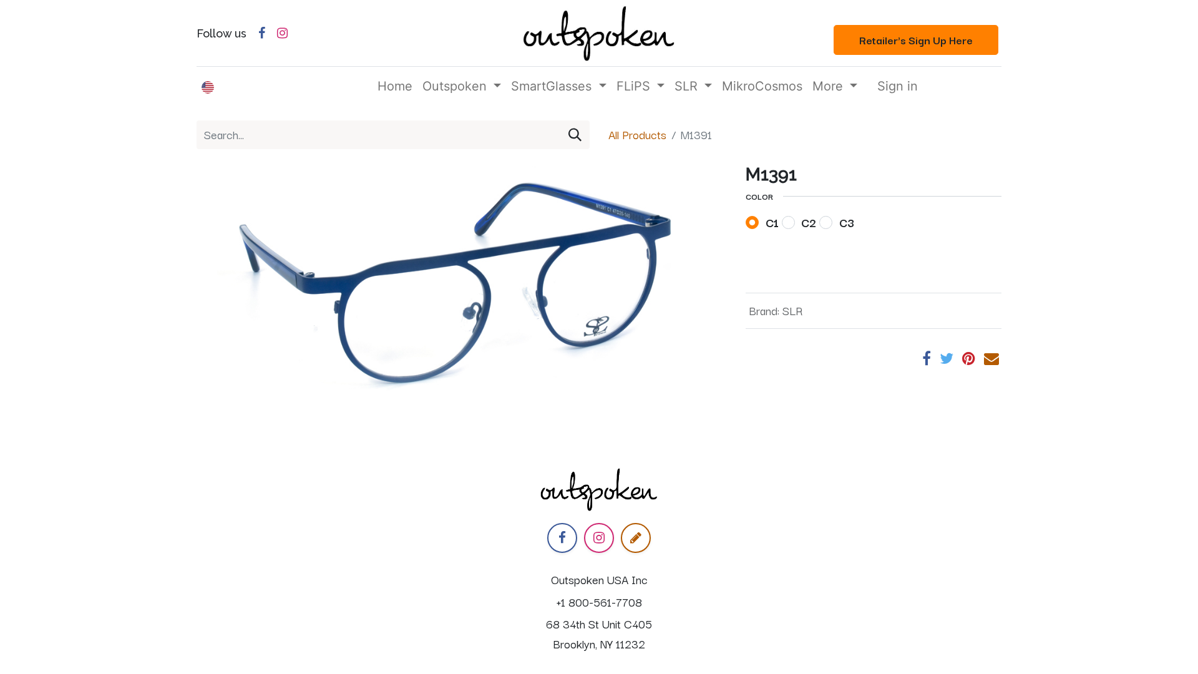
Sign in (897, 86)
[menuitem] (395, 86)
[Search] (575, 134)
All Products (637, 134)
